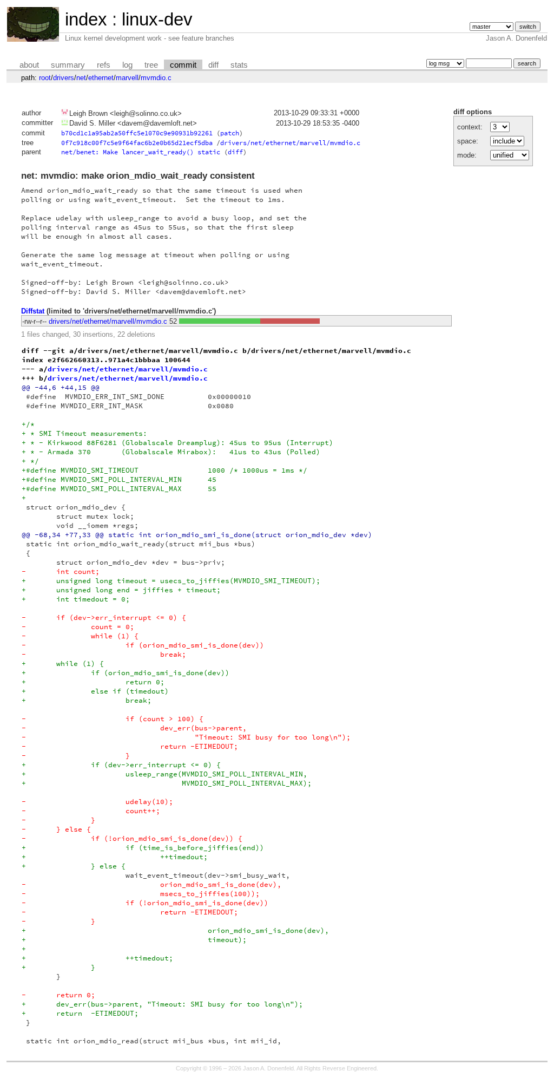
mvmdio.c (156, 78)
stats (239, 65)
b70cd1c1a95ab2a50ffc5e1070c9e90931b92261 (137, 133)
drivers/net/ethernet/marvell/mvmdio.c (290, 143)
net (81, 78)
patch (229, 133)
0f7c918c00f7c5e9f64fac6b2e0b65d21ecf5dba (137, 143)
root (45, 78)
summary (68, 65)
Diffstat (32, 311)
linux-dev (157, 19)
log (127, 65)
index (86, 19)
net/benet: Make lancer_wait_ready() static (140, 152)
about (29, 65)
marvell (127, 78)
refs (103, 65)
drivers (63, 78)
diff (213, 65)
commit (183, 65)
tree (151, 65)
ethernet (101, 78)
